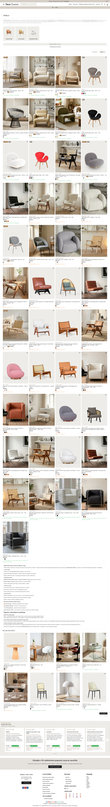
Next (27, 72)
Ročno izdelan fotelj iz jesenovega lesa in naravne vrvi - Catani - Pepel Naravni (93, 260)
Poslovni (98, 4)
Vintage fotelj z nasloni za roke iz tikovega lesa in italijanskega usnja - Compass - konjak (92, 344)
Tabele (83, 663)
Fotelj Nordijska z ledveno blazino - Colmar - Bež (13, 90)
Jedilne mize (6, 663)
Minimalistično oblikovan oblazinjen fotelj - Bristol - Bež (41, 90)
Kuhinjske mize (7, 703)
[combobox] (28, 4)
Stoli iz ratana (33, 703)
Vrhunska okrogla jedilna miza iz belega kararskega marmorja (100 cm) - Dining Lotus (66, 665)
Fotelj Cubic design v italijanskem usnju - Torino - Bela (66, 512)
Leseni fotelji (21, 39)
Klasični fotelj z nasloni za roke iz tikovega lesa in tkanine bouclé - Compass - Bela (15, 302)
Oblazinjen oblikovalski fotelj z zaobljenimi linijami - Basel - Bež (67, 91)
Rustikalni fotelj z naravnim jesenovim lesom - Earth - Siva (41, 259)
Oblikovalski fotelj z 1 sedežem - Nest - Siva (64, 259)
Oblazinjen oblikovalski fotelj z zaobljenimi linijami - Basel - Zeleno (67, 133)
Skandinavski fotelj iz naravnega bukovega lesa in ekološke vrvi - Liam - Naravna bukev (15, 344)
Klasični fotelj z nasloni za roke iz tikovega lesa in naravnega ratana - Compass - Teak (41, 471)
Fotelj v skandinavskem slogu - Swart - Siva (91, 90)
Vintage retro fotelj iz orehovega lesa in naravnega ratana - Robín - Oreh (67, 302)
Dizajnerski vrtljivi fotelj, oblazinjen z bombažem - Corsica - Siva (68, 429)
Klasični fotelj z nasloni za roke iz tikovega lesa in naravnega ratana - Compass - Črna (67, 175)
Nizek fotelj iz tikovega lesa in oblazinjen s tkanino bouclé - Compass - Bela (41, 513)
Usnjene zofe (58, 511)
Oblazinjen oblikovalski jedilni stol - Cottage (91, 704)
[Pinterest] (25, 788)
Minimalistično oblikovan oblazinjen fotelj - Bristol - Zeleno (41, 132)
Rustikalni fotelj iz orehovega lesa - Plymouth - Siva (14, 259)
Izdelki (70, 4)
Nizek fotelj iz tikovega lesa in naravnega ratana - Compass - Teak (41, 387)
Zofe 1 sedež (84, 384)
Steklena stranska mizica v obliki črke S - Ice (91, 664)
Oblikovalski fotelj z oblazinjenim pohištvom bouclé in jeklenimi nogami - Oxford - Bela (40, 429)
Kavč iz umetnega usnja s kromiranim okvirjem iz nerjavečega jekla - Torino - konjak (13, 429)
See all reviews (11, 726)
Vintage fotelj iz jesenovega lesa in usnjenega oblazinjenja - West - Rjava (41, 302)
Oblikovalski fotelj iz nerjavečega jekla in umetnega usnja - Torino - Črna (15, 218)
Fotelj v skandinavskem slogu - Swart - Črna (91, 132)
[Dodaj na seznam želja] (27, 57)
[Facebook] (23, 788)
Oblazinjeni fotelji (33, 39)
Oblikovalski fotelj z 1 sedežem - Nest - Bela (91, 217)
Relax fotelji (5, 131)
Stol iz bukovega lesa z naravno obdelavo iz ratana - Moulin (41, 705)
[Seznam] (6, 52)
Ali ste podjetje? (47, 796)
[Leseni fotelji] (21, 32)
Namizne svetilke (60, 703)
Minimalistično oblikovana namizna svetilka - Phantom (67, 704)
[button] (26, 782)
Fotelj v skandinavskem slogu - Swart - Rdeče (38, 175)
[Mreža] (4, 52)
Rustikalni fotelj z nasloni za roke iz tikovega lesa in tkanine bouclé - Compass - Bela (41, 218)
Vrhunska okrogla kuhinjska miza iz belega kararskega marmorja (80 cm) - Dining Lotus (15, 705)
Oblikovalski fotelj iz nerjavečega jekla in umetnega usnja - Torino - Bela (15, 471)
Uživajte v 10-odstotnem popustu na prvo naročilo (55, 760)
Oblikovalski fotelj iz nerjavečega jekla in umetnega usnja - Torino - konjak (94, 302)
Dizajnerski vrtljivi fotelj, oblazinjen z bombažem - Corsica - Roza (15, 387)
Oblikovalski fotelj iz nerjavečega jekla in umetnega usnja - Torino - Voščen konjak (94, 471)
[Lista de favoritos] (102, 4)
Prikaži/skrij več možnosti (55, 46)
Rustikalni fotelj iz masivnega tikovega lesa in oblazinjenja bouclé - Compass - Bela (41, 344)
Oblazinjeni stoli (86, 703)
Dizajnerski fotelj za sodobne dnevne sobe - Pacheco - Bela (15, 175)
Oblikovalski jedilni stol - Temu (36, 664)
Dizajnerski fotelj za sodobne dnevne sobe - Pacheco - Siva (94, 175)
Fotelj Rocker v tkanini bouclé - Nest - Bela (64, 217)
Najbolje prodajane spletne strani (87, 4)
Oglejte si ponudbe (67, 1)
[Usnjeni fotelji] (8, 32)
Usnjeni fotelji (9, 39)
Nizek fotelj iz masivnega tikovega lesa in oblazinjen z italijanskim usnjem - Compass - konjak (66, 344)
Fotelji (83, 89)
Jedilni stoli (32, 663)
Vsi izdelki (103, 713)
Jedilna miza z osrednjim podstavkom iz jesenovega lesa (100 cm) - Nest (15, 665)
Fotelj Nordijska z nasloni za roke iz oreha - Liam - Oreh (14, 512)
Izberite (102, 52)
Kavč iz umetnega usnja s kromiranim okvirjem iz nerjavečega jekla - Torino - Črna (92, 513)
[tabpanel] (15, 72)
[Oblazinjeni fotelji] (33, 32)
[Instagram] (27, 788)
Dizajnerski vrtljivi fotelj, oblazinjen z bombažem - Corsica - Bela (68, 471)
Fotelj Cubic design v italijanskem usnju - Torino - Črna (14, 556)
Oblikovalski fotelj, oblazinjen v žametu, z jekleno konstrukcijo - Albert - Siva (15, 133)
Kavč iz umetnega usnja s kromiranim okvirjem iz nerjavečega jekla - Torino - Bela (92, 387)
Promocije (75, 4)
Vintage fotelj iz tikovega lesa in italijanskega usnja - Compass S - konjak (66, 387)
